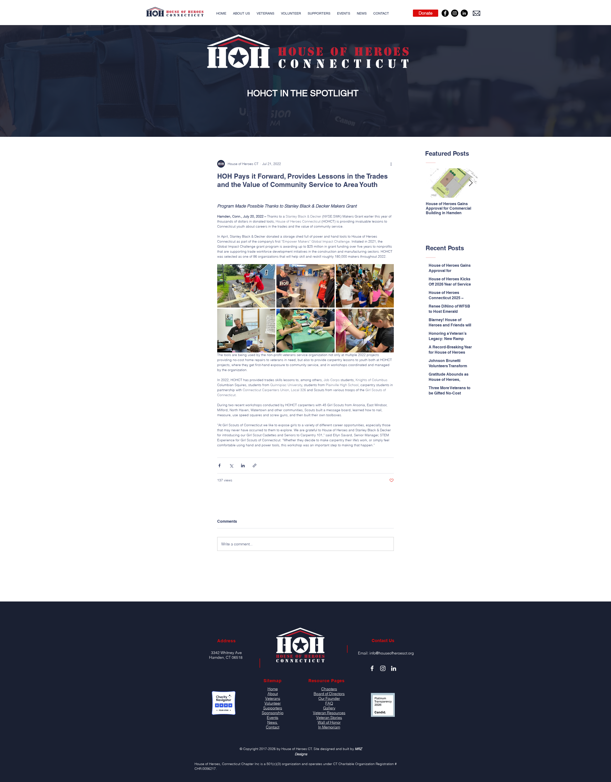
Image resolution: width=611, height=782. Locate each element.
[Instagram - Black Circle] (454, 13)
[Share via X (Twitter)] (231, 465)
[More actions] (391, 164)
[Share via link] (254, 465)
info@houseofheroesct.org (391, 653)
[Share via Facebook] (219, 465)
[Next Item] (471, 183)
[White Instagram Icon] (382, 668)
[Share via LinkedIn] (243, 465)
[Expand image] (246, 286)
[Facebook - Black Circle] (445, 13)
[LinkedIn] (464, 13)
